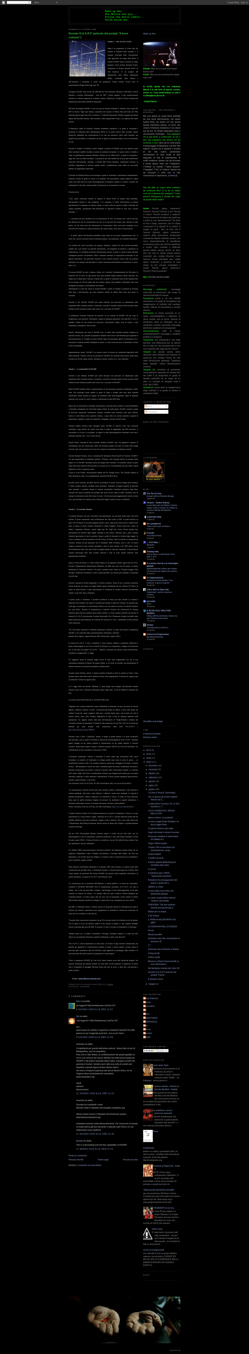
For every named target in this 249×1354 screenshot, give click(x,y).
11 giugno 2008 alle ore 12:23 (95, 1093)
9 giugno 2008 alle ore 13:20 (94, 1009)
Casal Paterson (151, 998)
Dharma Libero (150, 737)
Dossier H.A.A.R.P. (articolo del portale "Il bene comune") (98, 35)
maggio (152, 984)
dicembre (153, 765)
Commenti (152, 412)
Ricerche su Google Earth (152, 1250)
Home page (103, 1159)
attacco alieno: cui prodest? (160, 817)
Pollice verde (154, 957)
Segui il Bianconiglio (157, 843)
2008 (148, 762)
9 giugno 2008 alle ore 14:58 (94, 1037)
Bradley (79, 1141)
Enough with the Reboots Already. (160, 496)
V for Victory (153, 916)
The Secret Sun (154, 493)
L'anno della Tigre (160, 1065)
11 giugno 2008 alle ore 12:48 (95, 1134)
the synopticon (154, 523)
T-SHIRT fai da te (156, 858)
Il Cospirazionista (155, 578)
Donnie (147, 1002)
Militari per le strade (157, 911)
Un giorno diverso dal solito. (161, 828)
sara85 (147, 1037)
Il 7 (149, 945)
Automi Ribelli (154, 854)
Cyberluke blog (154, 517)
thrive (149, 604)
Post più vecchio (130, 1159)
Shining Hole (153, 551)
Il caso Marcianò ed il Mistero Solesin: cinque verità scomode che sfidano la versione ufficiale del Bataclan (162, 507)
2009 (148, 758)
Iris (145, 1010)
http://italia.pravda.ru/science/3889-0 (81, 730)
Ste (77, 1016)
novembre (153, 769)
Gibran (155, 1131)
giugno (152, 789)
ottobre (152, 773)
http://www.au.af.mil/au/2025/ (122, 807)
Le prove (152, 869)
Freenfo (150, 533)
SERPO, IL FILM (155, 887)
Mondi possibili (155, 934)
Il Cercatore (149, 1006)
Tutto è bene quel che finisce (158, 526)
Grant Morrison (147, 1148)
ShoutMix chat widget (153, 721)
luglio (151, 785)
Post (149, 406)
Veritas (150, 625)
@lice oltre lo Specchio (158, 589)
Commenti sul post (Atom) (89, 1165)
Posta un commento (78, 1155)
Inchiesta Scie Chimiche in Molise (163, 949)
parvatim (151, 601)
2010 (148, 754)
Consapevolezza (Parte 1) (157, 628)
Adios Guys (157, 1229)
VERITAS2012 (150, 1022)
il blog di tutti (154, 953)
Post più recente (76, 1159)
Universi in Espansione (158, 634)
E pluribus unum (155, 979)
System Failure (151, 1018)
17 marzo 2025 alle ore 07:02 (94, 1149)
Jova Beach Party (154, 536)
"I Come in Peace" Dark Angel (161, 793)
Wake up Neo (149, 34)
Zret (146, 1025)
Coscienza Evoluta (151, 734)
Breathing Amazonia (155, 637)
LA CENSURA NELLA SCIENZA (162, 926)
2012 (148, 750)
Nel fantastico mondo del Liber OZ (163, 968)
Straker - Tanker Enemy (158, 502)
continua (173, 175)
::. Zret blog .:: (153, 542)
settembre (153, 777)
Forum (151, 930)
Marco (79, 1001)
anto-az (147, 1029)
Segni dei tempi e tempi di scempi (163, 832)
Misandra (150, 545)
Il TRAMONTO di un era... (163, 1208)
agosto (152, 781)
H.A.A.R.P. (85, 987)
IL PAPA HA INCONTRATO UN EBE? (158, 1190)
